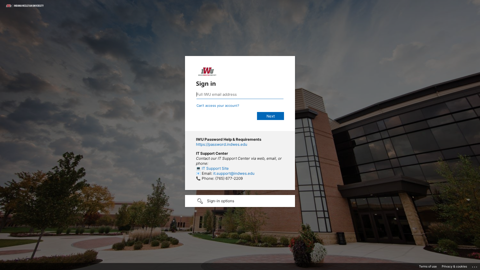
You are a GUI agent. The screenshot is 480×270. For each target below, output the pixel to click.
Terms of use (428, 266)
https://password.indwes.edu (221, 144)
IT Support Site (215, 168)
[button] (240, 201)
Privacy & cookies (454, 266)
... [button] (475, 265)
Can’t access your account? (217, 106)
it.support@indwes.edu (233, 173)
